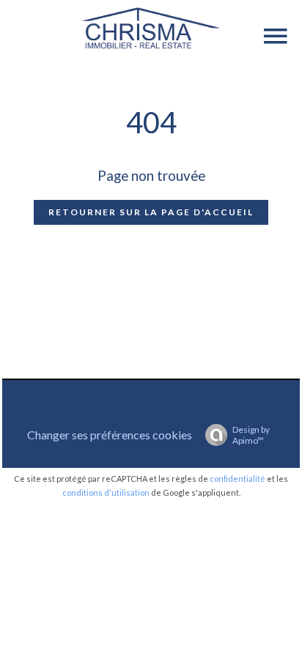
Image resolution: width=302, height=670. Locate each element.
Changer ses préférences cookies (109, 435)
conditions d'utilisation (106, 492)
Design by (251, 435)
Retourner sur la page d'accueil (151, 211)
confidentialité (237, 478)
